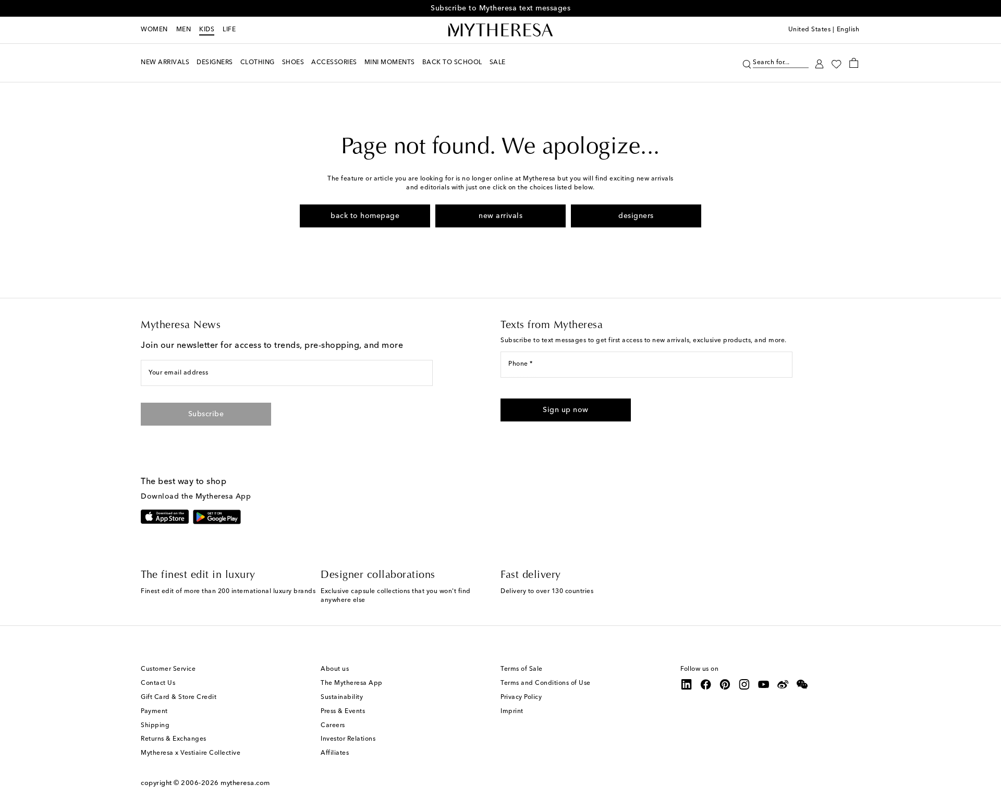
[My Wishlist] (836, 63)
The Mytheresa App (352, 683)
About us (335, 669)
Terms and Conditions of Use (545, 683)
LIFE (229, 30)
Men (183, 30)
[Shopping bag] (853, 63)
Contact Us (158, 683)
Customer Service (168, 669)
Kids (206, 30)
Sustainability (342, 697)
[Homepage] (500, 30)
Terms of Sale (521, 669)
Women (154, 30)
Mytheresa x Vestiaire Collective (190, 753)
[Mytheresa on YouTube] (764, 684)
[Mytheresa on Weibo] (783, 684)
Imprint (511, 711)
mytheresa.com (245, 783)
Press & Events (343, 711)
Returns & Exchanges (173, 739)
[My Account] (819, 63)
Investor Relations (348, 739)
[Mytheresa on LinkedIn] (686, 684)
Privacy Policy (521, 697)
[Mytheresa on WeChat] (802, 684)
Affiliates (335, 753)
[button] (747, 63)
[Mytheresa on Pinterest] (725, 684)
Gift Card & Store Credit (178, 697)
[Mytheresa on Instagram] (744, 684)
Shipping (155, 725)
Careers (333, 725)
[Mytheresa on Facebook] (706, 684)
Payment (154, 711)
